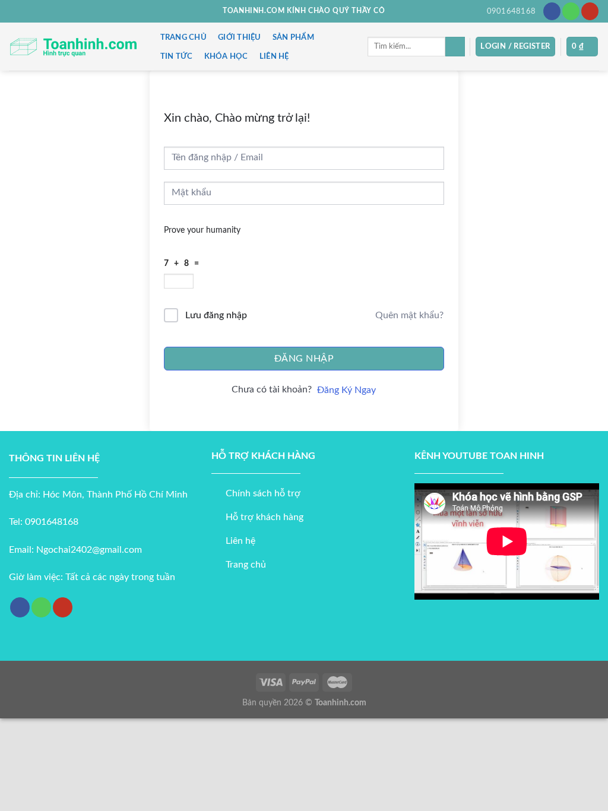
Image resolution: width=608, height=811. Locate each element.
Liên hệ (274, 56)
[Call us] (571, 11)
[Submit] (455, 47)
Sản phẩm (293, 37)
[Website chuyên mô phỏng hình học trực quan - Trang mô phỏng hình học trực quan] (73, 46)
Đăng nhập (304, 358)
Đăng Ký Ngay (346, 390)
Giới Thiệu (239, 37)
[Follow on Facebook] (551, 11)
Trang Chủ (183, 37)
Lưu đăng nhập (216, 315)
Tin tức (176, 56)
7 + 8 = (183, 263)
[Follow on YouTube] (589, 11)
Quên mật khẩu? (409, 315)
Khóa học (226, 56)
